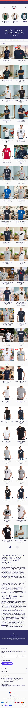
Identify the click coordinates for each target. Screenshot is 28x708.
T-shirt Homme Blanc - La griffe (21, 521)
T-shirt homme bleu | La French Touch (7, 303)
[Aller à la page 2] (17, 547)
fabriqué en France (18, 591)
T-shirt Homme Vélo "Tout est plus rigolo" (6, 182)
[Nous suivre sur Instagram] (14, 696)
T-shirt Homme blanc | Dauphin (21, 263)
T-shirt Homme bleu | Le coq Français (21, 324)
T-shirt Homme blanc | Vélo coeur (21, 541)
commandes (8, 660)
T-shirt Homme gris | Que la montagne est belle (7, 283)
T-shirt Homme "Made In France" (7, 161)
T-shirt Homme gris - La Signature (21, 482)
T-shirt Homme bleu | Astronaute (7, 61)
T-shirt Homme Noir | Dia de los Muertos (21, 101)
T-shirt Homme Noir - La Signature (7, 502)
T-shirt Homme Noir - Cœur (7, 421)
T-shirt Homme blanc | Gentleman (7, 344)
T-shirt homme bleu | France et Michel (7, 382)
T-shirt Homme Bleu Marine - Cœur (21, 382)
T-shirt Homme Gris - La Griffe (7, 521)
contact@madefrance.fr (8, 681)
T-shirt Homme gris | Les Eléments (7, 263)
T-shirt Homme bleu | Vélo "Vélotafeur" (7, 222)
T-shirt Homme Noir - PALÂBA (21, 442)
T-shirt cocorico (21, 120)
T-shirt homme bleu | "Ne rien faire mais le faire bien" (21, 161)
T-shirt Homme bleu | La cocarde (21, 283)
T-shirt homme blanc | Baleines (21, 243)
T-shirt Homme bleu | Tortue (7, 121)
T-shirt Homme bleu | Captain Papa (21, 344)
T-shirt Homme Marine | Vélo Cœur (21, 81)
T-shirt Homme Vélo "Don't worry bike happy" (21, 182)
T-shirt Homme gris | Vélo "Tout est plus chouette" (21, 201)
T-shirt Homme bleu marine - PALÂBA (21, 422)
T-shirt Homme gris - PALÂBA (7, 462)
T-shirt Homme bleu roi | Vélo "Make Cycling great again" (21, 222)
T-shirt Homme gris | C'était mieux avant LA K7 (7, 324)
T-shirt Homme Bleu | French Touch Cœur (21, 61)
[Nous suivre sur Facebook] (10, 696)
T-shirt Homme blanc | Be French (7, 141)
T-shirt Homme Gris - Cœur (21, 401)
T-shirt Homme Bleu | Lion (7, 80)
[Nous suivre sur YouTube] (17, 696)
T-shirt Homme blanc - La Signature (7, 482)
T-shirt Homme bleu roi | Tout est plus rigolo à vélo (7, 202)
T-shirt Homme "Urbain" (21, 140)
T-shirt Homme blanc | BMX (7, 100)
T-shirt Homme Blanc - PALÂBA (7, 442)
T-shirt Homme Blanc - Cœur (7, 402)
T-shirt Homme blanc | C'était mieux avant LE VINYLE (21, 303)
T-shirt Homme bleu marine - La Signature (21, 462)
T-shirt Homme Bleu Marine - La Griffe (21, 502)
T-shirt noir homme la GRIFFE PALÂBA (7, 541)
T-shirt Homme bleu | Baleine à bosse (7, 243)
